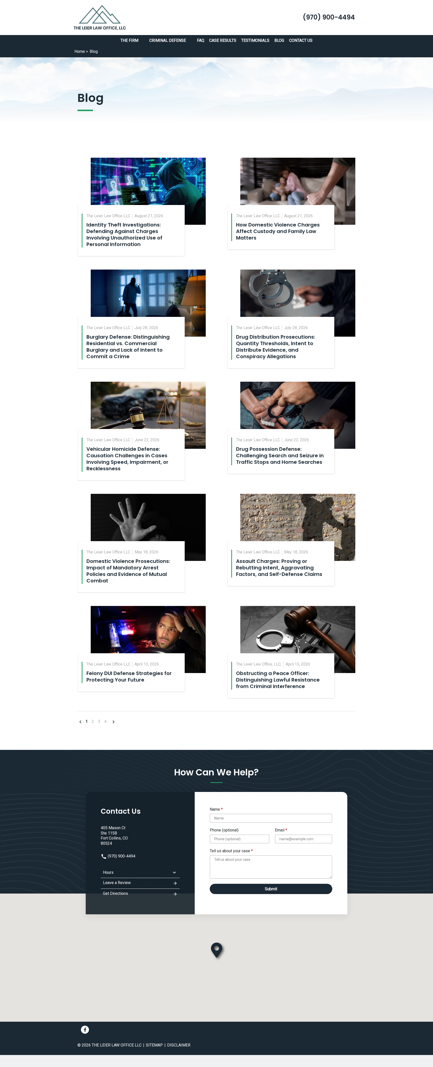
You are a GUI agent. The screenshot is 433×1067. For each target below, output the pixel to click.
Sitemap (154, 1045)
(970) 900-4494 (121, 856)
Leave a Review (117, 882)
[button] (141, 41)
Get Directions (115, 893)
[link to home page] (100, 17)
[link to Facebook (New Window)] (85, 1030)
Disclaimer (178, 1045)
